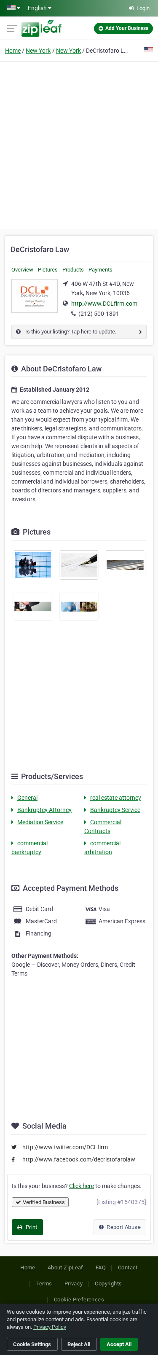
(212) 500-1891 (98, 313)
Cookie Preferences (79, 1299)
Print (30, 1227)
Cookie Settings (32, 1344)
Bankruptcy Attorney (44, 810)
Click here (81, 1186)
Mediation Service (40, 822)
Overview (22, 269)
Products (73, 269)
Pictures (48, 269)
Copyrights (108, 1283)
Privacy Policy (49, 1327)
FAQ (101, 1267)
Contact (128, 1267)
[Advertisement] (79, 144)
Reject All (78, 1344)
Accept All (119, 1344)
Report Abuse (123, 1227)
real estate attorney (115, 797)
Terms (44, 1283)
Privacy (73, 1283)
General (27, 797)
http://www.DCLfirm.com (104, 303)
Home (13, 50)
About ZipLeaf (65, 1267)
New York (38, 50)
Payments (100, 269)
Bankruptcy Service (115, 810)
